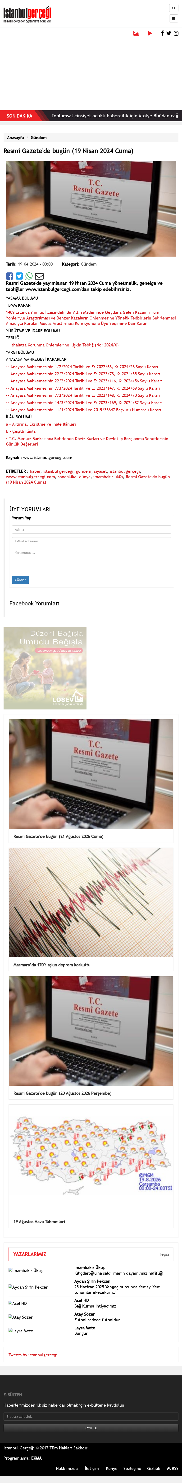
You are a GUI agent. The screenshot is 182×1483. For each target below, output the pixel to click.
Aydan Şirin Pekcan (92, 1281)
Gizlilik (153, 1468)
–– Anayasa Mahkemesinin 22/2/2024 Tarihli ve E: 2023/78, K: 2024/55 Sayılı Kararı (83, 373)
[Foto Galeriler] (136, 33)
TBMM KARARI (19, 305)
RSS (174, 1468)
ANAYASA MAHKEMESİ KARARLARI (37, 359)
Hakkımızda (67, 1468)
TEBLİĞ (12, 338)
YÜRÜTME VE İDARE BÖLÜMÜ (33, 330)
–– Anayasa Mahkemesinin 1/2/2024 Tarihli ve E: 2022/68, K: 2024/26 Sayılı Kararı (82, 366)
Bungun (81, 1333)
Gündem (39, 137)
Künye (112, 1468)
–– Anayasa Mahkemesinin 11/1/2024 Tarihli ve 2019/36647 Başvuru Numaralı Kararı (83, 409)
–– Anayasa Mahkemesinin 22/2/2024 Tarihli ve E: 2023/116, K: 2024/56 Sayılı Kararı (84, 381)
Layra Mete (84, 1327)
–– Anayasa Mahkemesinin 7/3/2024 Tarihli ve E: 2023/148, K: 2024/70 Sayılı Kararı (83, 395)
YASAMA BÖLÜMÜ (22, 298)
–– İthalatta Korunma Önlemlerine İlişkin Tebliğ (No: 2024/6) (62, 345)
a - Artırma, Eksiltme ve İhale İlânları (41, 424)
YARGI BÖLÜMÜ (20, 352)
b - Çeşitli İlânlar (21, 431)
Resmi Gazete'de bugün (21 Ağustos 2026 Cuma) (59, 836)
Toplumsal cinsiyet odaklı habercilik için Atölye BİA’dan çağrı (89, 116)
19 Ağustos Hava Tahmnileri (39, 1221)
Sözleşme (132, 1468)
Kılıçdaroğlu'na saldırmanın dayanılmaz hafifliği (118, 1273)
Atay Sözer (84, 1314)
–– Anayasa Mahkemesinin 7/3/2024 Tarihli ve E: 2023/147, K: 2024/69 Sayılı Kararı (83, 388)
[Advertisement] (91, 72)
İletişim (92, 1468)
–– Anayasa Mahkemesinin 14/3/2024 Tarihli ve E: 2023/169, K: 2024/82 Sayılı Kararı (84, 402)
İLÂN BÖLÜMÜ (19, 417)
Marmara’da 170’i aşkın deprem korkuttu (52, 964)
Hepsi (164, 1254)
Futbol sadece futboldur (97, 1319)
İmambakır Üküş (89, 1267)
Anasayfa (15, 137)
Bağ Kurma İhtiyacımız (95, 1306)
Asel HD (81, 1300)
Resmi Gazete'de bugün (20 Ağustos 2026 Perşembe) (63, 1093)
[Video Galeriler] (152, 33)
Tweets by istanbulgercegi (33, 1354)
